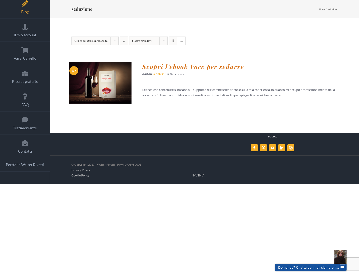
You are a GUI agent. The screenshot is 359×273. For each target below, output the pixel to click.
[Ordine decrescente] (124, 41)
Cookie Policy (80, 175)
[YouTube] (272, 147)
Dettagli (100, 85)
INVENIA (198, 175)
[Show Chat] (342, 267)
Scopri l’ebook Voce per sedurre (193, 66)
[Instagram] (290, 147)
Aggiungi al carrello (98, 81)
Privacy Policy (80, 170)
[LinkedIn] (281, 147)
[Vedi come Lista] (181, 41)
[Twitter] (263, 147)
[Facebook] (254, 147)
